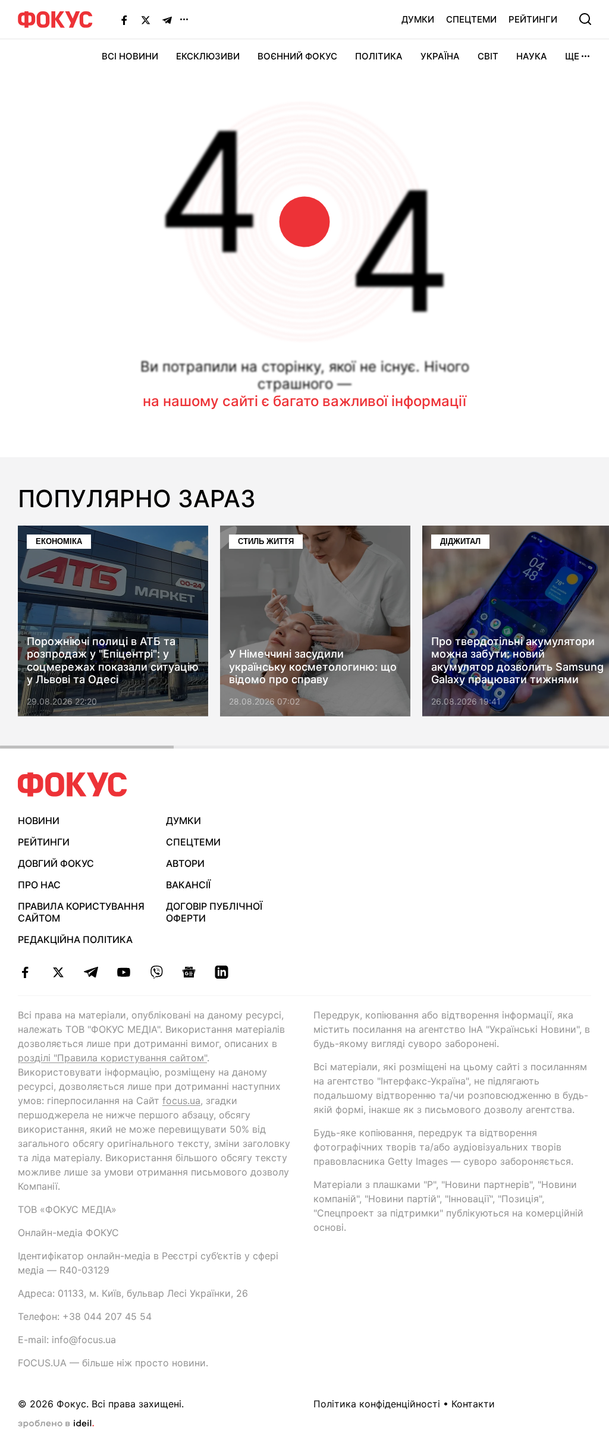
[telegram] (90, 972)
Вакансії (188, 885)
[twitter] (58, 972)
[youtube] (123, 972)
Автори (185, 863)
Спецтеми (471, 19)
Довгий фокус (56, 863)
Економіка (59, 541)
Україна (440, 56)
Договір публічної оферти (214, 912)
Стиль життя (266, 541)
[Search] (585, 19)
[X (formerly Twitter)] (145, 20)
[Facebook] (124, 20)
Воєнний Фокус (297, 56)
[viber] (156, 972)
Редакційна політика (75, 939)
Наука (531, 56)
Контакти (473, 1404)
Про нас (39, 885)
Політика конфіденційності (376, 1404)
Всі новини (130, 56)
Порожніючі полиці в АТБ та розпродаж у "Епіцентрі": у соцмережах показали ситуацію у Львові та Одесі (113, 660)
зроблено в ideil (56, 1424)
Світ (488, 56)
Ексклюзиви (208, 56)
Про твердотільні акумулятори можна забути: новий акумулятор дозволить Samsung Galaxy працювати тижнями (517, 660)
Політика (379, 56)
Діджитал (460, 541)
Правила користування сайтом (81, 912)
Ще (572, 56)
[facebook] (25, 972)
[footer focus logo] (72, 784)
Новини (38, 820)
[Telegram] (167, 20)
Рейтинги (532, 19)
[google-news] (188, 972)
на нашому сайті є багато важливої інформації (304, 401)
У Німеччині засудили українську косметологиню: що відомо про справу (313, 667)
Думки (417, 19)
